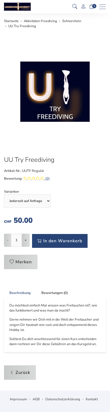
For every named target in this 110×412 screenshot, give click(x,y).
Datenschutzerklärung (62, 399)
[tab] (17, 293)
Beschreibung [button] (20, 292)
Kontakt (92, 399)
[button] (74, 6)
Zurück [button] (22, 372)
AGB (36, 399)
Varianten (11, 191)
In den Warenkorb (62, 241)
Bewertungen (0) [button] (54, 292)
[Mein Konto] (83, 6)
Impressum (18, 399)
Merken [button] (23, 262)
